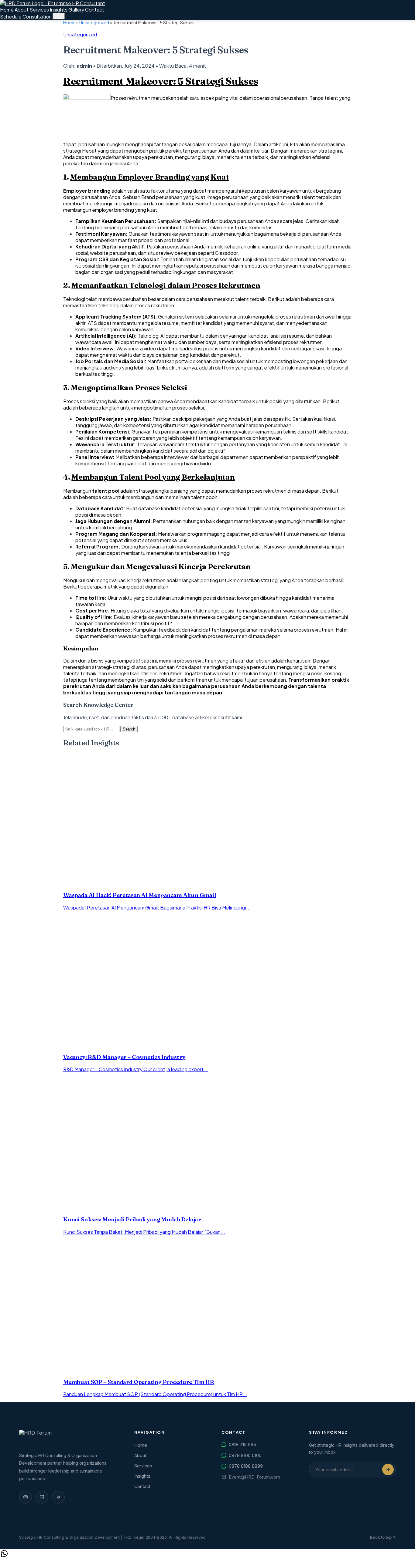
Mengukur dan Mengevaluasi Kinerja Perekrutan (160, 566)
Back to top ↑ (383, 1537)
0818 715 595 (242, 1444)
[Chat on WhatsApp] (4, 1556)
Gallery (76, 9)
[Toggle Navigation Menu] (59, 16)
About (22, 9)
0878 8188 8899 (246, 1466)
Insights (58, 9)
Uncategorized (94, 22)
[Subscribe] (388, 1469)
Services (39, 9)
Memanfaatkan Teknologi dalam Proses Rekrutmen (165, 285)
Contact (94, 9)
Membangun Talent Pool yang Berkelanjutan (153, 477)
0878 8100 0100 (245, 1455)
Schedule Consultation (26, 16)
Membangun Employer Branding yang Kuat (149, 177)
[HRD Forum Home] (52, 3)
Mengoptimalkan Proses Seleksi (129, 387)
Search (129, 729)
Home (7, 9)
